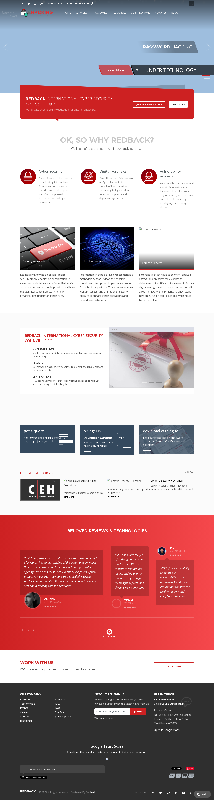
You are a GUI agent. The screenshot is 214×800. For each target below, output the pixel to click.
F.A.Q (58, 703)
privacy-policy (63, 716)
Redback (91, 792)
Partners (25, 699)
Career (24, 712)
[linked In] (176, 793)
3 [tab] (159, 382)
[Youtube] (183, 793)
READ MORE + (70, 497)
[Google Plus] (41, 3)
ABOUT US (161, 12)
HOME (67, 12)
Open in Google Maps (167, 730)
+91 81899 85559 (79, 3)
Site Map (60, 712)
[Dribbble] (35, 3)
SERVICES (81, 12)
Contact (24, 716)
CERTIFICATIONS (140, 12)
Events (24, 708)
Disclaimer (26, 720)
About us (60, 699)
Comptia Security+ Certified (167, 480)
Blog (57, 708)
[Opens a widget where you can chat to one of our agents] (202, 794)
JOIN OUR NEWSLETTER (149, 104)
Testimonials (27, 703)
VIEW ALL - (189, 472)
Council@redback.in (172, 703)
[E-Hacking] (37, 12)
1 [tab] (144, 382)
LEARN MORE (178, 104)
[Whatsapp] (191, 793)
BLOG (174, 12)
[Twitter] (29, 3)
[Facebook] (23, 3)
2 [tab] (151, 382)
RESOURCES (119, 12)
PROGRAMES (99, 12)
